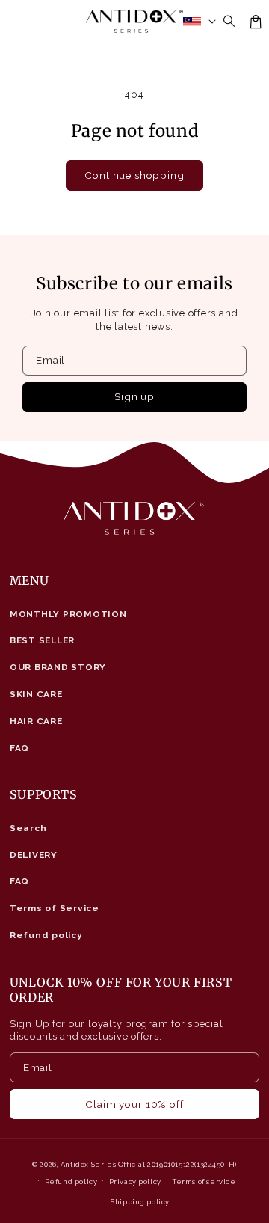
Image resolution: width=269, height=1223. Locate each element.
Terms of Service (54, 908)
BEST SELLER (42, 640)
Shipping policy (140, 1202)
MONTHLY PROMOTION (68, 614)
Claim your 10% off (134, 1104)
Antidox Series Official (103, 1164)
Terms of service (204, 1181)
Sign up (134, 396)
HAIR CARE (36, 721)
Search (28, 828)
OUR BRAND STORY (58, 667)
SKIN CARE (36, 694)
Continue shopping (134, 175)
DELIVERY (34, 855)
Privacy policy (135, 1181)
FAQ (19, 748)
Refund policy (46, 935)
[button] (230, 21)
